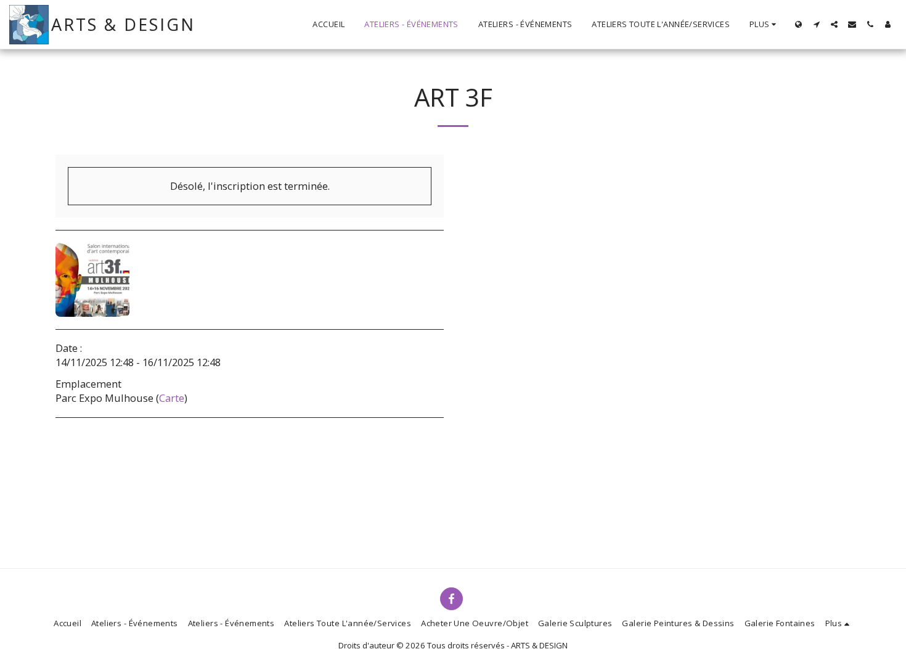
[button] (816, 24)
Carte (171, 398)
